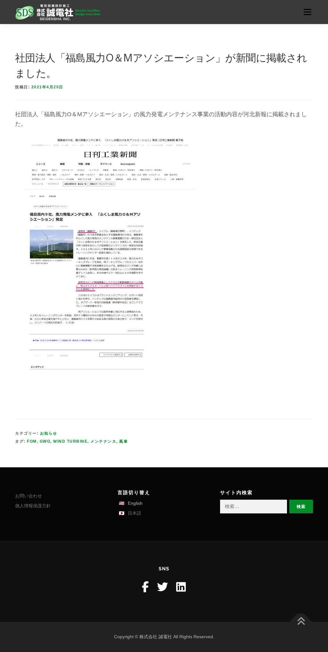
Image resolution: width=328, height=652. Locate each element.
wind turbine (70, 441)
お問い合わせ (28, 495)
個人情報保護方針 (33, 505)
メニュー (307, 12)
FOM (32, 441)
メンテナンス (103, 441)
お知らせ (48, 433)
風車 (123, 441)
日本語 (134, 513)
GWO (45, 441)
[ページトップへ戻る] (301, 622)
